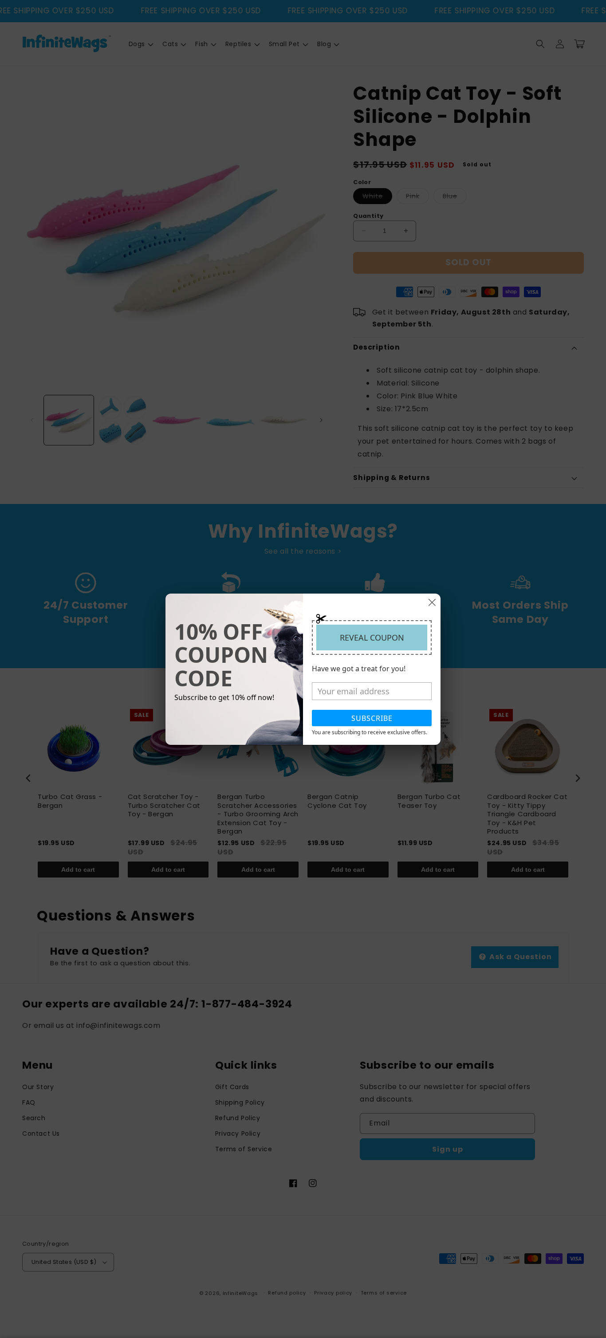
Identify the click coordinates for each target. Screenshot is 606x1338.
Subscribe (372, 718)
